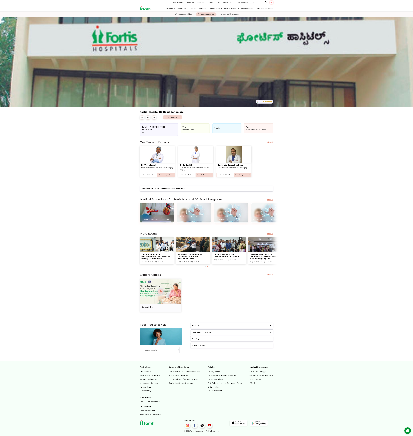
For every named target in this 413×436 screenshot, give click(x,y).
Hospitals (169, 8)
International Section (265, 8)
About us (200, 2)
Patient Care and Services (201, 332)
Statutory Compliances (200, 339)
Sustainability (145, 391)
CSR (218, 2)
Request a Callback (185, 14)
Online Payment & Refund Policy (222, 375)
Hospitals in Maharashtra (150, 415)
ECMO (252, 383)
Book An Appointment (166, 175)
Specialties (181, 8)
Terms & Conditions (216, 379)
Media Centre (215, 8)
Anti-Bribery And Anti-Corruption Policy (225, 383)
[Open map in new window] (148, 117)
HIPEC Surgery (256, 379)
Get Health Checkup (231, 14)
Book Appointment (207, 14)
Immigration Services (149, 383)
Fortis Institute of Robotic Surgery (183, 379)
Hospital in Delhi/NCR (149, 411)
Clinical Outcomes (198, 345)
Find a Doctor (178, 2)
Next (208, 267)
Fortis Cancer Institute (178, 375)
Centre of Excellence (198, 8)
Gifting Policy (213, 387)
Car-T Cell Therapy (258, 372)
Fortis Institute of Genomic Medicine (184, 372)
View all (270, 142)
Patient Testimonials (148, 379)
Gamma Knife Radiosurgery (261, 375)
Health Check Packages (150, 375)
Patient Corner (247, 8)
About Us (195, 325)
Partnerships (145, 387)
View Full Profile (148, 175)
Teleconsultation (215, 391)
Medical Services (230, 8)
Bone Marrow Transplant (150, 402)
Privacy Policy (214, 372)
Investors (190, 2)
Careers (211, 2)
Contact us (227, 2)
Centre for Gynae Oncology (181, 383)
